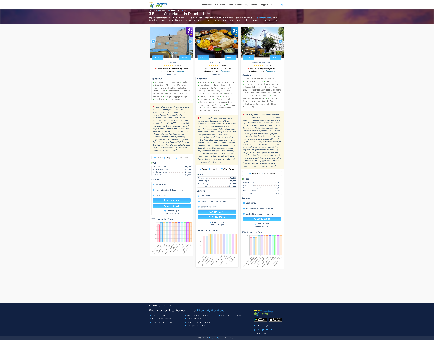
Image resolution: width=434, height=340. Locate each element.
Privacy (257, 333)
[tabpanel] (171, 42)
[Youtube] (267, 329)
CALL (159, 57)
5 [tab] (175, 52)
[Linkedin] (271, 329)
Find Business (206, 5)
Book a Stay (161, 184)
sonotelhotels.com (209, 207)
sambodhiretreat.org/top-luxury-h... (259, 214)
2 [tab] (169, 52)
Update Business (235, 5)
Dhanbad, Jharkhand (211, 310)
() (177, 65)
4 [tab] (173, 52)
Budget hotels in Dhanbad (161, 319)
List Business (220, 5)
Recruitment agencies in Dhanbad (198, 322)
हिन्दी (185, 10)
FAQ (246, 5)
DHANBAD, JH (164, 10)
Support (264, 5)
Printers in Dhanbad (193, 319)
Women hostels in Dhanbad (231, 315)
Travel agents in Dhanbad (195, 326)
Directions (180, 71)
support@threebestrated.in (269, 326)
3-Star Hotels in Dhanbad (161, 315)
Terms (264, 333)
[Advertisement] (217, 287)
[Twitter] (258, 329)
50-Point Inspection (261, 17)
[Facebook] (254, 329)
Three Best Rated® (215, 338)
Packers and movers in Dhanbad (198, 315)
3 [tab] (171, 52)
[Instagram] (263, 329)
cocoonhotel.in (162, 195)
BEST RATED (153, 10)
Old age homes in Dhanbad (162, 322)
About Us (254, 5)
